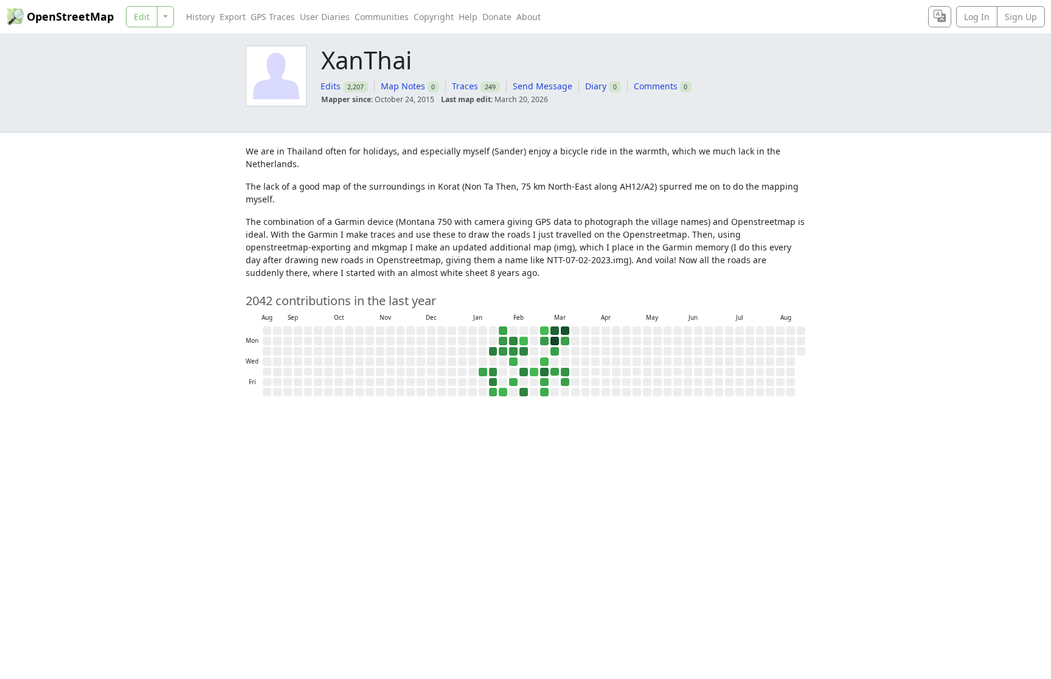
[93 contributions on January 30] (493, 382)
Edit (142, 16)
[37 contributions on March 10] (554, 351)
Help (468, 16)
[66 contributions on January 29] (493, 372)
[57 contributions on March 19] (565, 372)
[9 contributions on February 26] (534, 372)
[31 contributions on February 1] (503, 330)
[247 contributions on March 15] (565, 330)
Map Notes (403, 86)
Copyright (434, 16)
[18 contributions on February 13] (513, 382)
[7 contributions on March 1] (544, 330)
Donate (497, 16)
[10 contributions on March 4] (544, 361)
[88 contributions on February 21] (523, 392)
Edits (331, 86)
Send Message (542, 86)
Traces (465, 86)
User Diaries (325, 16)
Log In (977, 16)
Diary (595, 86)
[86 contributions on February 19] (523, 372)
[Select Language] (939, 16)
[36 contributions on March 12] (554, 372)
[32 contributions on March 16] (565, 341)
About (528, 16)
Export (233, 16)
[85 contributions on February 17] (523, 351)
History (200, 16)
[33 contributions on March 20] (565, 382)
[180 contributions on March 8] (554, 330)
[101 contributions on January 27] (493, 351)
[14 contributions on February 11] (513, 361)
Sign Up (1021, 16)
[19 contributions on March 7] (544, 392)
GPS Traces (273, 16)
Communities (382, 16)
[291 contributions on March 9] (554, 341)
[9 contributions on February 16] (523, 341)
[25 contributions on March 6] (544, 382)
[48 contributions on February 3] (503, 351)
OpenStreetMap (70, 16)
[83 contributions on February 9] (513, 341)
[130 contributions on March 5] (544, 372)
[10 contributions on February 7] (503, 392)
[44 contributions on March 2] (544, 341)
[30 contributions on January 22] (483, 372)
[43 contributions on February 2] (503, 341)
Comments (656, 86)
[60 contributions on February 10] (513, 351)
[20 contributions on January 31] (493, 392)
